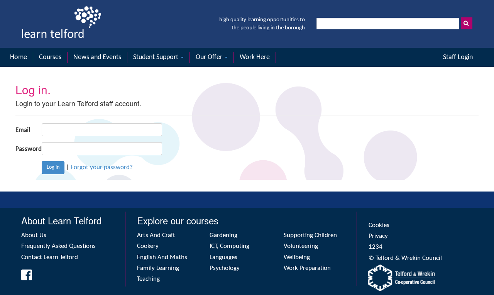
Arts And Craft (156, 235)
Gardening (223, 235)
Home (18, 57)
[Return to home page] (61, 23)
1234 (375, 247)
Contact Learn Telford (49, 257)
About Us (33, 235)
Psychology (225, 268)
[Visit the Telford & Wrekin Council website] (421, 277)
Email (22, 130)
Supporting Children (310, 235)
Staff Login (458, 57)
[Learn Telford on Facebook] (24, 278)
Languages (223, 257)
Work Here (255, 57)
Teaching (148, 279)
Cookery (148, 246)
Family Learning (158, 268)
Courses (50, 57)
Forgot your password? (102, 167)
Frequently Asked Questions (58, 246)
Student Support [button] (156, 57)
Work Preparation (307, 268)
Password (25, 149)
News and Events (97, 57)
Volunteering (301, 246)
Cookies (379, 225)
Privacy (378, 236)
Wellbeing (297, 257)
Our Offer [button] (210, 57)
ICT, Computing (229, 246)
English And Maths (162, 257)
